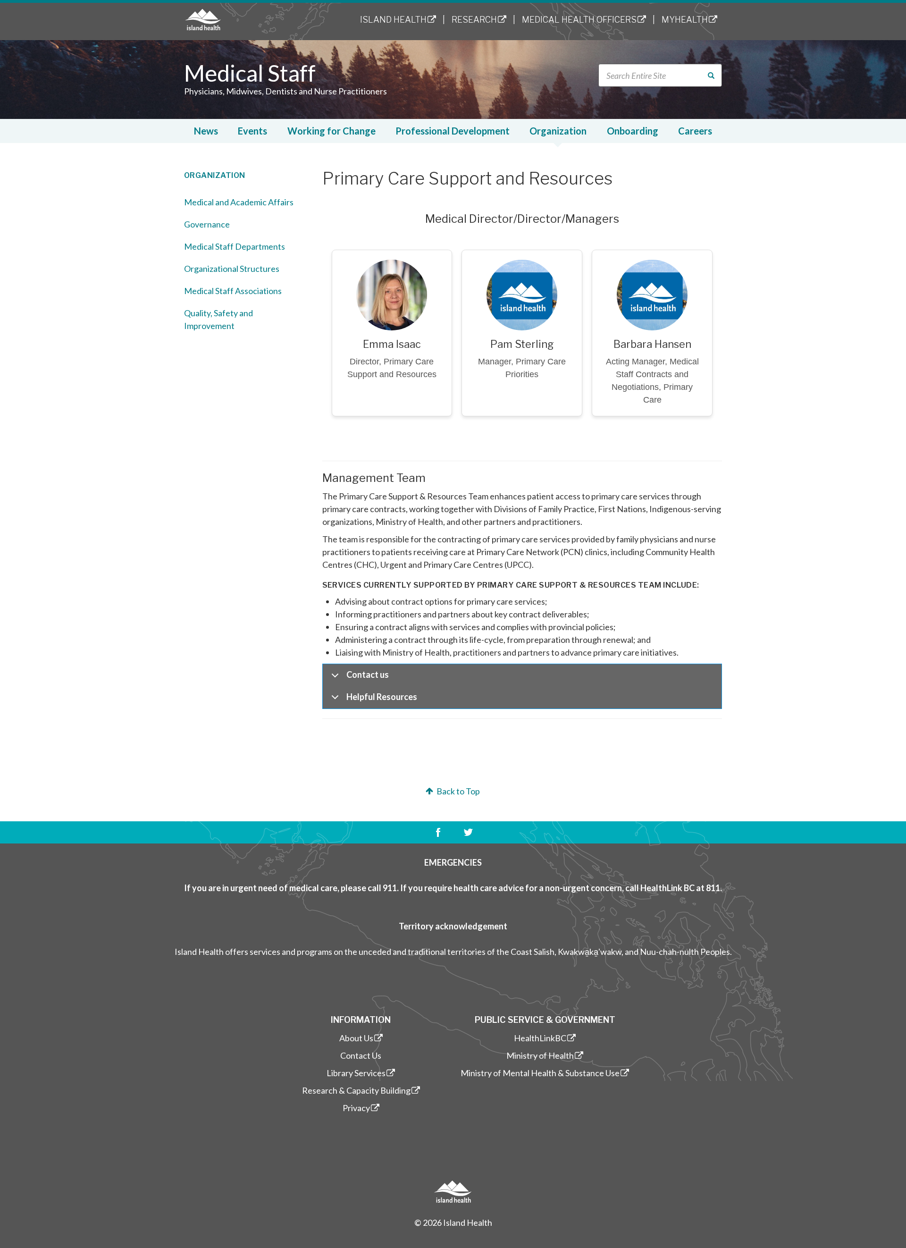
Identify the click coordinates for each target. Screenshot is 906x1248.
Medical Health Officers (579, 20)
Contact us (367, 674)
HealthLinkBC (540, 1038)
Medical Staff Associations (233, 291)
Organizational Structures (231, 268)
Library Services (356, 1073)
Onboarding (632, 130)
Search (716, 76)
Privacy (356, 1108)
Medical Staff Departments (234, 246)
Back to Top (457, 791)
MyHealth (685, 20)
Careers (695, 130)
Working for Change (331, 130)
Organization (558, 130)
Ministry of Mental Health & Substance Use (540, 1073)
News (206, 130)
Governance (207, 224)
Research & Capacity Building (356, 1090)
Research (474, 20)
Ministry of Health (540, 1055)
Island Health (393, 20)
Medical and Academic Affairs (239, 202)
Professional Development (452, 130)
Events (252, 130)
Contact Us (360, 1055)
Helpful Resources (381, 696)
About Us (356, 1038)
